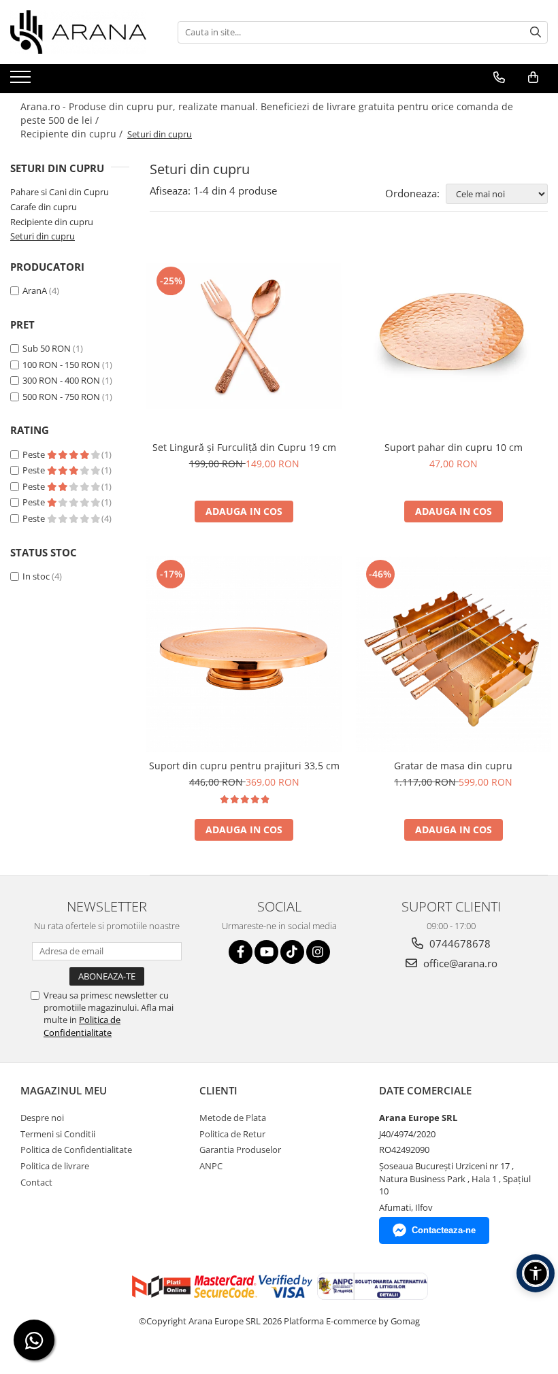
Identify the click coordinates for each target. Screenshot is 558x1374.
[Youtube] (266, 952)
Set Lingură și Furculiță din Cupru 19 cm (244, 447)
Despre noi (42, 1117)
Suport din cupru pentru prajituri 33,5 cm (244, 765)
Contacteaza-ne (444, 1230)
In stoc (36, 576)
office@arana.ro (459, 963)
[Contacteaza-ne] (499, 77)
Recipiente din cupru (51, 222)
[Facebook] (240, 952)
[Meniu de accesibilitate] (535, 1273)
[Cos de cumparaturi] (533, 77)
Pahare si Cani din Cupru (59, 192)
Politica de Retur (232, 1134)
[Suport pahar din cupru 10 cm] (454, 337)
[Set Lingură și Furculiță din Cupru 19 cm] (244, 336)
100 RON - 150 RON (61, 364)
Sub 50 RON (46, 348)
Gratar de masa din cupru (453, 765)
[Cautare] (535, 32)
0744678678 (459, 943)
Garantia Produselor (240, 1149)
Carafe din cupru (43, 207)
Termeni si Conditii (57, 1134)
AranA (34, 290)
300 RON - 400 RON (61, 380)
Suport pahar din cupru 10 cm (453, 447)
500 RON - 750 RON (61, 396)
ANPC (211, 1166)
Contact (36, 1182)
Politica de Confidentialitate (82, 1025)
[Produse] (22, 81)
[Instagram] (318, 952)
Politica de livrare (54, 1166)
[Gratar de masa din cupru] (454, 654)
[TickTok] (292, 952)
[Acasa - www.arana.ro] (78, 32)
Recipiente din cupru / (72, 133)
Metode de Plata (232, 1117)
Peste (34, 454)
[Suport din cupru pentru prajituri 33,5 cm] (244, 654)
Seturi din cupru (42, 236)
